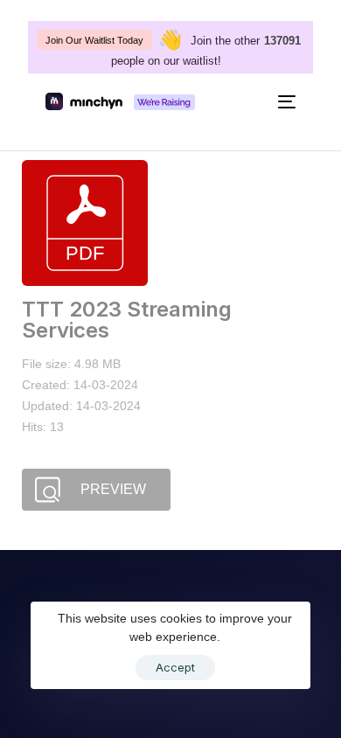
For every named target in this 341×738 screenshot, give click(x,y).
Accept (175, 667)
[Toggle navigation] (254, 101)
